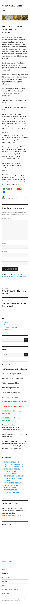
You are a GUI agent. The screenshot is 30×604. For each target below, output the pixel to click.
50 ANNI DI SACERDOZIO (10, 590)
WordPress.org (9, 329)
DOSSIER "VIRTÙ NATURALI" (13, 478)
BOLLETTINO (6, 581)
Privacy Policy (7, 561)
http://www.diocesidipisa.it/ (11, 515)
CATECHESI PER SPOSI (11, 462)
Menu (5, 10)
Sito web (5, 260)
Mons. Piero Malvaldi (10, 197)
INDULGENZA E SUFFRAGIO (13, 483)
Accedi (6, 322)
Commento (6, 218)
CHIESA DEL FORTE (12, 6)
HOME (4, 569)
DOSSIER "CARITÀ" (10, 471)
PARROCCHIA (7, 573)
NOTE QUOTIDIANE (7, 198)
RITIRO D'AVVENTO (10, 490)
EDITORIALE (8, 480)
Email (4, 252)
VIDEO (4, 585)
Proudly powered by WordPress (11, 601)
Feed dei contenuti (10, 325)
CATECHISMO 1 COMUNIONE (13, 464)
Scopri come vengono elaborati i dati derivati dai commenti (14, 276)
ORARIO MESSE (7, 577)
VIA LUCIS (7, 494)
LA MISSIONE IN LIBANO (12, 485)
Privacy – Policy (19, 599)
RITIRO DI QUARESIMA (11, 492)
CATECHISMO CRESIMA (12, 469)
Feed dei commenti (10, 327)
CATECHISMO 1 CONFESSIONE (14, 467)
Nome (4, 243)
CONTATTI (5, 594)
